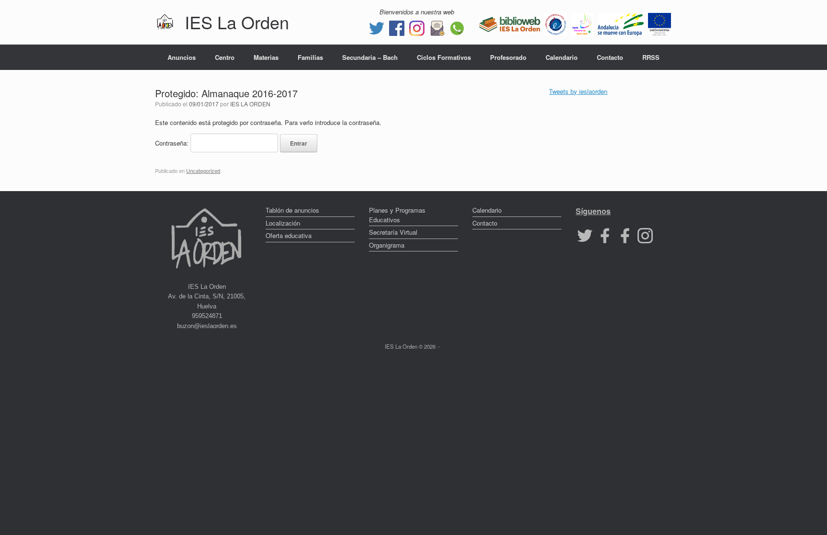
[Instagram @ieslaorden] (417, 27)
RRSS (650, 57)
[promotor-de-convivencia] (582, 23)
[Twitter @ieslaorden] (377, 27)
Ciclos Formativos (444, 57)
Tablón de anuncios (292, 210)
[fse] (659, 23)
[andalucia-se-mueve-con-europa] (621, 23)
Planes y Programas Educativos (397, 214)
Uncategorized (203, 170)
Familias (310, 57)
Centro (225, 57)
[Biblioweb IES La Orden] (509, 23)
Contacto (610, 57)
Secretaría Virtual (393, 232)
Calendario (562, 57)
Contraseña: (172, 143)
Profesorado (508, 57)
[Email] (437, 27)
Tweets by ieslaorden (578, 91)
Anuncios (182, 57)
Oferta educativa (289, 235)
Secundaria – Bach (370, 57)
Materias (266, 57)
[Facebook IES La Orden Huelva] (397, 27)
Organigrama (386, 245)
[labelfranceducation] (555, 23)
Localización (283, 223)
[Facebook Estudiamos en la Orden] (625, 234)
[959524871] (457, 27)
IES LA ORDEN (250, 104)
